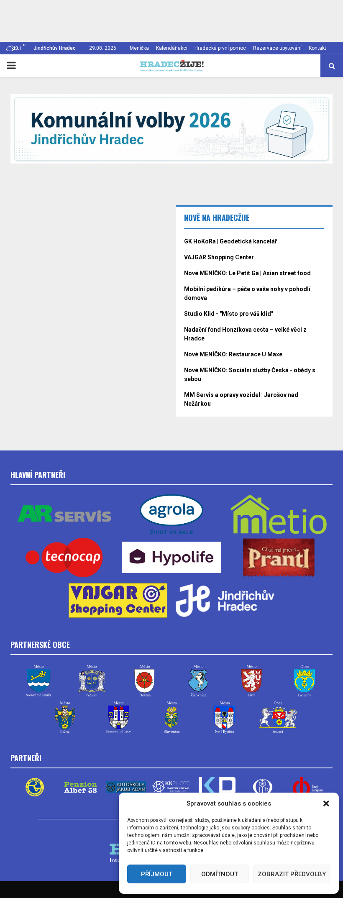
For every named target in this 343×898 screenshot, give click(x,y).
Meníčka (139, 48)
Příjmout (156, 874)
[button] (326, 803)
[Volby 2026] (171, 129)
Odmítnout (219, 874)
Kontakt (317, 48)
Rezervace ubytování (277, 48)
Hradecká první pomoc (220, 48)
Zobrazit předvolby (292, 874)
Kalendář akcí (171, 48)
